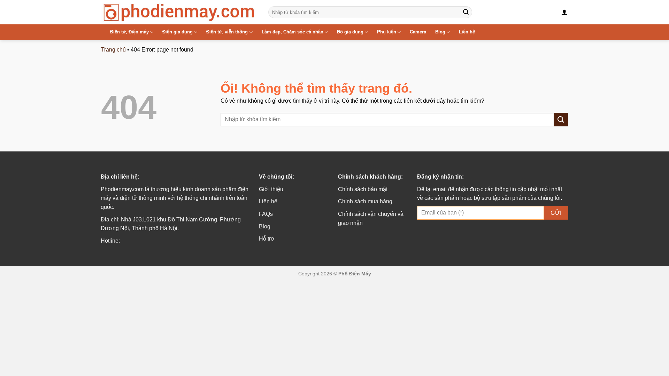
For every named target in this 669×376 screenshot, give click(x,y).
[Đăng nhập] (564, 12)
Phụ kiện (386, 31)
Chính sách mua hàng (365, 201)
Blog (440, 31)
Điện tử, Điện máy (129, 31)
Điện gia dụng (177, 31)
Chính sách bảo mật (362, 189)
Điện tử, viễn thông (227, 31)
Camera (418, 31)
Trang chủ (113, 50)
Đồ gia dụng (350, 31)
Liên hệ (467, 31)
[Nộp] (466, 12)
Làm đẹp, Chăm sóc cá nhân (292, 31)
